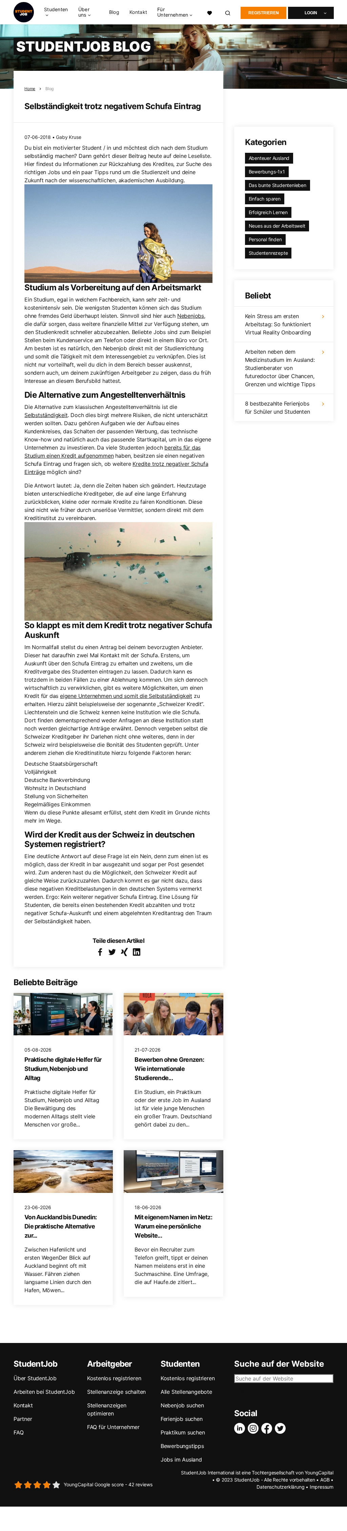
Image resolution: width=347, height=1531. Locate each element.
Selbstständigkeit (46, 415)
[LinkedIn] (241, 1428)
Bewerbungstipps (182, 1446)
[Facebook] (268, 1428)
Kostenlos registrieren (114, 1378)
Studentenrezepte (268, 253)
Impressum (321, 1487)
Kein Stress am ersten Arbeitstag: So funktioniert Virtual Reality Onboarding (278, 324)
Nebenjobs (190, 315)
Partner (23, 1418)
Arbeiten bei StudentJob (44, 1391)
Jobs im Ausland (181, 1459)
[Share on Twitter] (112, 952)
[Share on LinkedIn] (136, 952)
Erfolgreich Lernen (268, 212)
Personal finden (265, 239)
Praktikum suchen (183, 1432)
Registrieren (263, 13)
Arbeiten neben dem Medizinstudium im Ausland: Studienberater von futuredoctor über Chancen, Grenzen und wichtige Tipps (280, 368)
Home (29, 88)
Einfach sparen (265, 199)
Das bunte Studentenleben (277, 185)
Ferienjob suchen (182, 1418)
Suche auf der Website (279, 1364)
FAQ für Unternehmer (113, 1427)
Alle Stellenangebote (186, 1391)
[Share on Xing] (124, 952)
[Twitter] (281, 1428)
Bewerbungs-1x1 (267, 171)
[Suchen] (228, 12)
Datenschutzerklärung (280, 1487)
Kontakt (138, 12)
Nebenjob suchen (182, 1405)
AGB (324, 1480)
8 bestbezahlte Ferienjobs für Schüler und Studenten (277, 407)
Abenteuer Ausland (269, 158)
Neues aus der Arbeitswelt (277, 226)
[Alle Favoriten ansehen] (209, 12)
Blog (114, 12)
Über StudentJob (35, 1378)
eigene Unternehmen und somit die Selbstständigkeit (126, 695)
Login (311, 13)
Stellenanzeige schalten (116, 1391)
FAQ (18, 1432)
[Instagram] (254, 1428)
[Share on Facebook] (100, 952)
